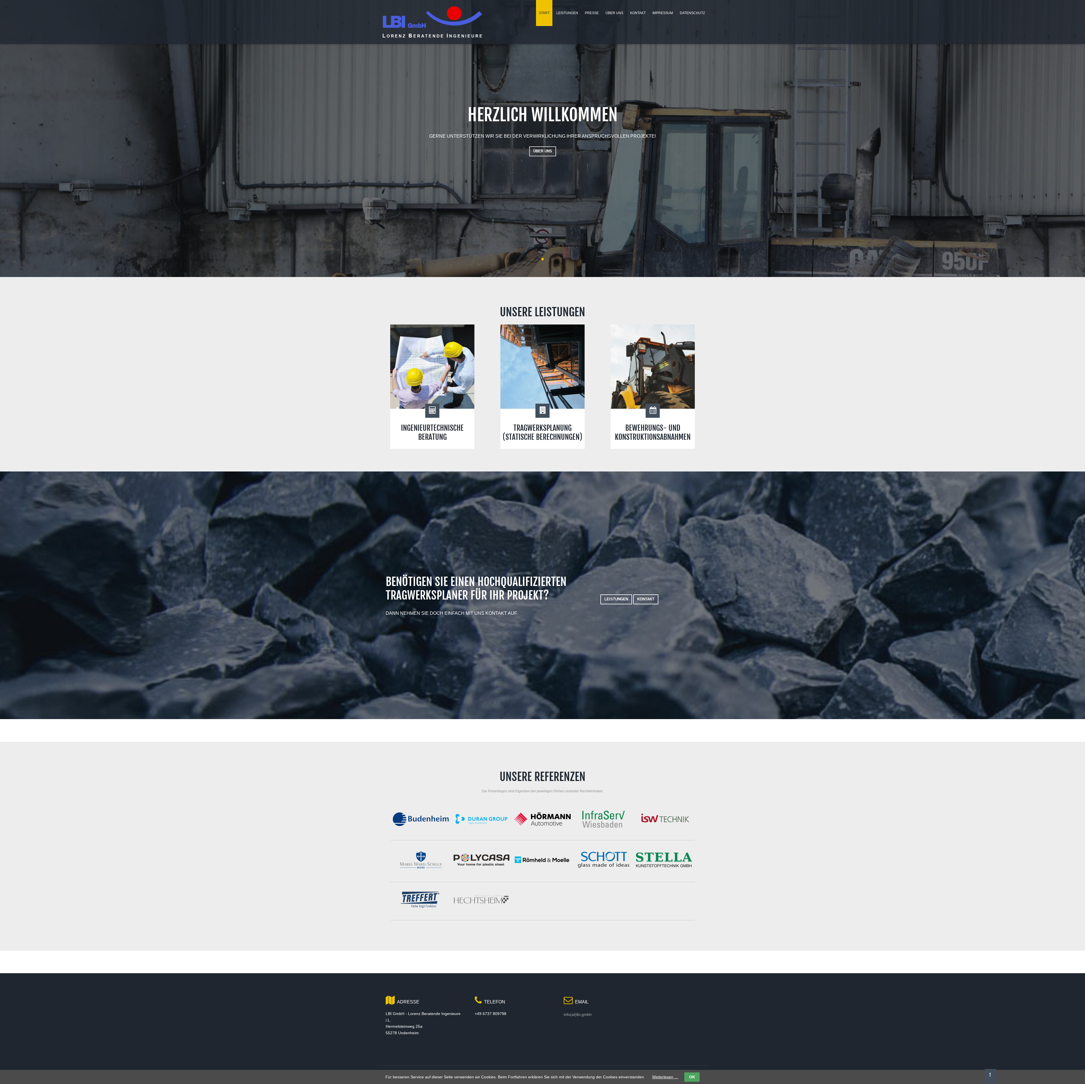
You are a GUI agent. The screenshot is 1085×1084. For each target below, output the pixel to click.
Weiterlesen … (665, 1077)
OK (692, 1077)
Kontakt (645, 599)
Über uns (542, 151)
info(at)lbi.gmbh (578, 1014)
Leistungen (616, 599)
